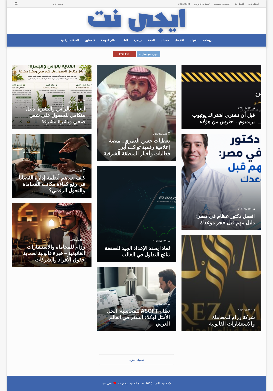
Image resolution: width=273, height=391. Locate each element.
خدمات (165, 40)
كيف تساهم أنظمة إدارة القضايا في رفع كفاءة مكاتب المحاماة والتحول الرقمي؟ (52, 183)
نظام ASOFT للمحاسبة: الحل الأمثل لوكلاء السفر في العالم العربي (138, 317)
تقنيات (193, 40)
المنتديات (253, 3)
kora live (124, 54)
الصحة (151, 40)
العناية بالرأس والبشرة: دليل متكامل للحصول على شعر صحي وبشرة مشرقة (55, 114)
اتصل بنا (239, 3)
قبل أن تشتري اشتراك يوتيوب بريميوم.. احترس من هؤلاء (223, 118)
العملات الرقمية (70, 40)
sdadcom (184, 3)
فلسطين (90, 40)
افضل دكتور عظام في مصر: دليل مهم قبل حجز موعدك (225, 219)
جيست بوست (222, 3)
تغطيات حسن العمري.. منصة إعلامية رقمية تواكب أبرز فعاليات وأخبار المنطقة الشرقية (137, 147)
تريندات (207, 40)
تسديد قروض (202, 3)
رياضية (138, 40)
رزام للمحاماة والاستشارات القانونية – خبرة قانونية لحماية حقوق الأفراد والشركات (54, 253)
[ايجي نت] (136, 21)
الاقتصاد (179, 40)
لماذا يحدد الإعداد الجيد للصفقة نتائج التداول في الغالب (137, 251)
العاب (125, 40)
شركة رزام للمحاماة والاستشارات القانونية (232, 320)
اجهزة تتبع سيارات (148, 54)
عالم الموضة (108, 40)
